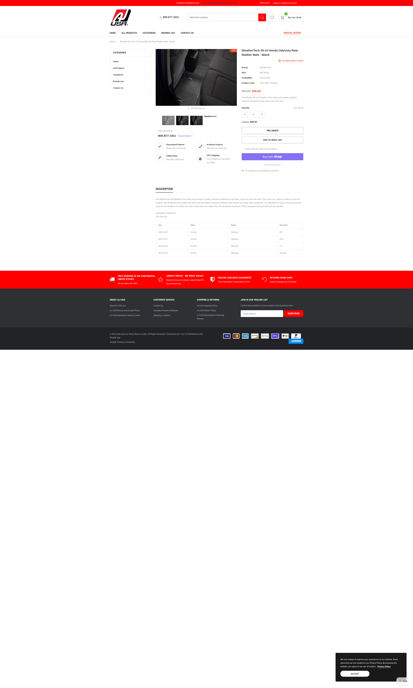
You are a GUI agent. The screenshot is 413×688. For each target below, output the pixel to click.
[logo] (123, 17)
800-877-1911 (171, 17)
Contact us (187, 33)
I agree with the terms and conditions (261, 149)
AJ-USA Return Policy (206, 310)
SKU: (244, 72)
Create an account (289, 3)
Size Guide (298, 108)
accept (355, 674)
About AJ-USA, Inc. (118, 305)
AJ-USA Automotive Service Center (125, 315)
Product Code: (248, 83)
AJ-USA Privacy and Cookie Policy (125, 310)
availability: (247, 78)
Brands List (168, 33)
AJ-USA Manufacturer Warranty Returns (210, 317)
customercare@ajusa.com (187, 3)
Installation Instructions (166, 213)
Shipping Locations (161, 315)
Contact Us (158, 305)
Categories (149, 33)
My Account (265, 3)
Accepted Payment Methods (165, 310)
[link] (272, 17)
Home (113, 33)
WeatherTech (266, 67)
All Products (129, 33)
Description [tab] (164, 189)
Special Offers (292, 33)
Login (275, 3)
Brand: (245, 67)
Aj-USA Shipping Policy (207, 305)
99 (246, 170)
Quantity (245, 108)
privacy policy (384, 666)
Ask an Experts (185, 136)
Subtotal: (245, 122)
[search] (262, 17)
